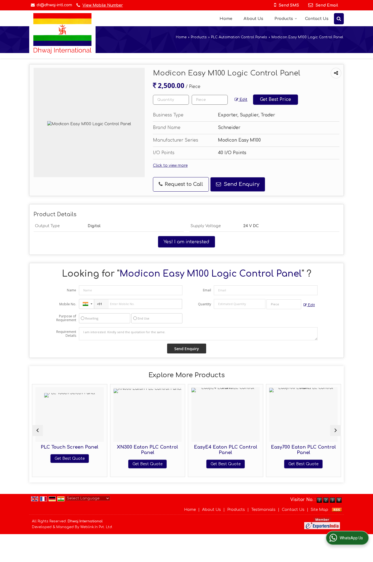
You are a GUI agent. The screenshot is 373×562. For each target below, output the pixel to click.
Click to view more (170, 165)
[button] (102, 5)
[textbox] (210, 100)
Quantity (204, 304)
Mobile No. (67, 304)
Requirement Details (66, 334)
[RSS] (337, 510)
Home (226, 18)
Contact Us (316, 18)
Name (71, 290)
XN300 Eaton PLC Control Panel (139, 449)
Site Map (319, 510)
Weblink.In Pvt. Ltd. (96, 527)
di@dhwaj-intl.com (54, 5)
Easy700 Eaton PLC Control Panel (294, 449)
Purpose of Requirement (66, 318)
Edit (242, 100)
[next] (335, 430)
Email (207, 290)
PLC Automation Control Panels (239, 37)
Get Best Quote (61, 458)
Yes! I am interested (186, 241)
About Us (253, 18)
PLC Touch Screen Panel (61, 447)
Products (283, 18)
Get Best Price (275, 99)
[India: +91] (86, 304)
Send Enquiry (240, 184)
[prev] (37, 430)
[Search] (339, 18)
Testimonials (263, 510)
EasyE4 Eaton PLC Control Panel (217, 449)
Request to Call (183, 184)
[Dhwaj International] (62, 33)
